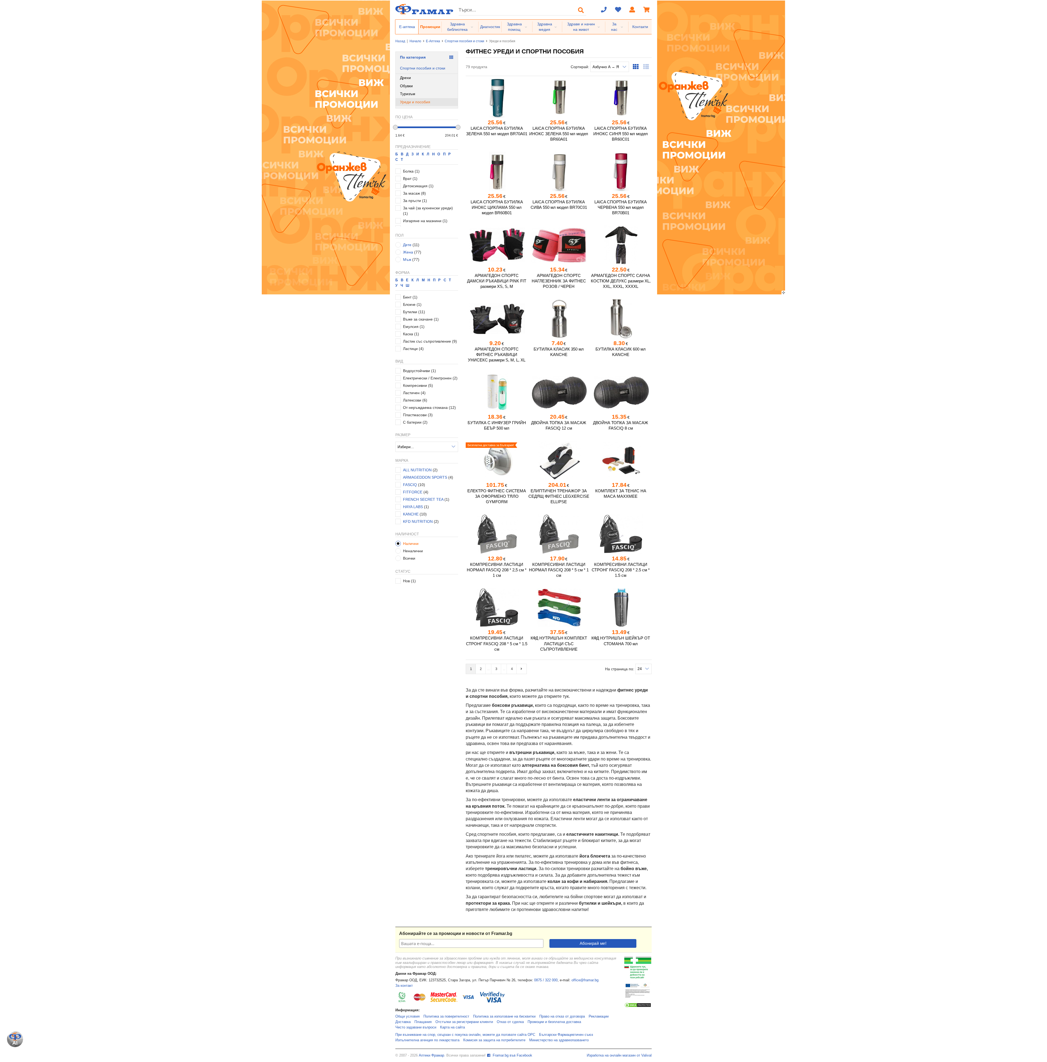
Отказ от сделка (510, 1022)
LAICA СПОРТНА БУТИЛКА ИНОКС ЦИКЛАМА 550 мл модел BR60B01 (497, 207)
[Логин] (632, 10)
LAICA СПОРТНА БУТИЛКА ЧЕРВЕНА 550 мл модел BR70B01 (620, 207)
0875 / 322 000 (546, 980)
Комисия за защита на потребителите (494, 1040)
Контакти (640, 27)
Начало (415, 41)
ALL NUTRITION (417, 470)
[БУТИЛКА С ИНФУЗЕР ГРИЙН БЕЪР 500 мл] (497, 392)
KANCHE (411, 514)
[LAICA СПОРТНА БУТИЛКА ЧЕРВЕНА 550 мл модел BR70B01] (621, 171)
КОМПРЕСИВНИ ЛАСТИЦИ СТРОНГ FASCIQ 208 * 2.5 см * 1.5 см (621, 570)
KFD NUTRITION (418, 521)
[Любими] (618, 10)
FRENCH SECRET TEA (423, 499)
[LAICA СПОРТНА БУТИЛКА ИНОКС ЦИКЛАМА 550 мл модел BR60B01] (497, 171)
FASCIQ (410, 484)
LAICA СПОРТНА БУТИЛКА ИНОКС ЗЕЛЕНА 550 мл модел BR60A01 (558, 133)
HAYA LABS (413, 507)
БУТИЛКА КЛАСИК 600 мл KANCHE (620, 352)
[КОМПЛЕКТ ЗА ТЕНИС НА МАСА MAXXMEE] (621, 460)
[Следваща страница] (521, 669)
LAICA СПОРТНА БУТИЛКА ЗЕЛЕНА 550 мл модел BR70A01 (496, 131)
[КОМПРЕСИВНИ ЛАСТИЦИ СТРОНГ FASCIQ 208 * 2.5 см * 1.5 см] (621, 534)
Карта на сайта (452, 1027)
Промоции (430, 27)
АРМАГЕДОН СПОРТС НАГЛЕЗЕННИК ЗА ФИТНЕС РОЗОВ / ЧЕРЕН (559, 281)
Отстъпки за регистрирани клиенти (464, 1022)
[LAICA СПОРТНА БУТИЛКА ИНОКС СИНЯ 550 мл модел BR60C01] (621, 98)
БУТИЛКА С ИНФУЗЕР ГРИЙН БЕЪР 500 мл (497, 425)
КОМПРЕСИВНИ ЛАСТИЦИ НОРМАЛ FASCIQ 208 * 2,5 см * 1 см (496, 570)
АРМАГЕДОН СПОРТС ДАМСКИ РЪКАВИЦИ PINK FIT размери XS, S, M (496, 281)
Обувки (406, 86)
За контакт (404, 986)
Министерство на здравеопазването (559, 1040)
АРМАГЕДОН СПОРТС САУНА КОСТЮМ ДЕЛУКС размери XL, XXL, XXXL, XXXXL (621, 281)
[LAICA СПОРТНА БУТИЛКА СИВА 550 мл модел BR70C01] (558, 171)
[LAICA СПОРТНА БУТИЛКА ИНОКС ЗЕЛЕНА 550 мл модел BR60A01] (558, 98)
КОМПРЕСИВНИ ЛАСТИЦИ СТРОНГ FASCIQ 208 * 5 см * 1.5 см (496, 643)
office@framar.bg (584, 980)
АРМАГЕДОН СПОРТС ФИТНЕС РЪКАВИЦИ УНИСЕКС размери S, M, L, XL (496, 354)
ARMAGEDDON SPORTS (425, 477)
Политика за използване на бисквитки (504, 1016)
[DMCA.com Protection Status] (637, 1007)
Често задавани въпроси (415, 1027)
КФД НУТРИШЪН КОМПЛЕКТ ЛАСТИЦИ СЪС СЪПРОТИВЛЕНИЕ (559, 643)
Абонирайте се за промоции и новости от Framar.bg (455, 933)
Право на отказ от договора (562, 1016)
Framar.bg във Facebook (512, 1055)
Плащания (423, 1022)
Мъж (407, 259)
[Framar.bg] (424, 10)
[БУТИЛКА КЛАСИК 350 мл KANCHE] (558, 318)
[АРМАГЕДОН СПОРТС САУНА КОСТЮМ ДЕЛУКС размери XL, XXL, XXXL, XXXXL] (621, 245)
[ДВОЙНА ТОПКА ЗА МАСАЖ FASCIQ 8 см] (621, 392)
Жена (408, 252)
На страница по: (620, 668)
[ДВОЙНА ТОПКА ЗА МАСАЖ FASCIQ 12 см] (558, 392)
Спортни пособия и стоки (464, 41)
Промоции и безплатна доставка (554, 1022)
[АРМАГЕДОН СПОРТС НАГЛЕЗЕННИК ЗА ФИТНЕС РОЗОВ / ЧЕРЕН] (558, 245)
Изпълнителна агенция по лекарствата (427, 1040)
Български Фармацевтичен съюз (566, 1035)
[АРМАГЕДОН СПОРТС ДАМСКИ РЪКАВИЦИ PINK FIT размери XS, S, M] (497, 245)
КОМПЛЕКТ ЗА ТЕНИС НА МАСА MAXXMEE (620, 493)
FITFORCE (412, 492)
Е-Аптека (433, 41)
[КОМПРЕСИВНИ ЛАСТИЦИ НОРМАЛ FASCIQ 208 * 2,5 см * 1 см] (497, 534)
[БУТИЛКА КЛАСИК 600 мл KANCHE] (621, 318)
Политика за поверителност (446, 1016)
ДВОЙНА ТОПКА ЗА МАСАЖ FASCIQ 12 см (558, 425)
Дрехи (405, 78)
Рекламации (599, 1016)
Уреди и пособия (415, 102)
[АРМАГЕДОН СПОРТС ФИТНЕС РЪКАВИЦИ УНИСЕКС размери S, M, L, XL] (497, 318)
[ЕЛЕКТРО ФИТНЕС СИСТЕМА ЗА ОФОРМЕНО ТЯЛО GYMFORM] (497, 460)
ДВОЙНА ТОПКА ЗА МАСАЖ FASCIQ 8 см (620, 425)
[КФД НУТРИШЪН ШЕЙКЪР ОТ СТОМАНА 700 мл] (621, 607)
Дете (407, 245)
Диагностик (490, 27)
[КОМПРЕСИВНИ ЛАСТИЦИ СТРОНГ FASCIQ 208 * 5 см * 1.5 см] (497, 607)
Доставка (403, 1022)
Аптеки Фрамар (431, 1055)
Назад (400, 41)
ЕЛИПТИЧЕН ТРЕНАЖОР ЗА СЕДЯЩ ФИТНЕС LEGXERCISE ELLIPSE (558, 496)
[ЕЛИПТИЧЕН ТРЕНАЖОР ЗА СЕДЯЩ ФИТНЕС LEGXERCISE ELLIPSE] (558, 460)
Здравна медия (544, 27)
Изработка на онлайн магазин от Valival (619, 1055)
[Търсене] (581, 10)
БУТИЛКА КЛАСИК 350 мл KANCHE (559, 352)
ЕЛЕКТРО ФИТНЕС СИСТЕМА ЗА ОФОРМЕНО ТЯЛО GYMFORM (496, 496)
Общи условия (407, 1016)
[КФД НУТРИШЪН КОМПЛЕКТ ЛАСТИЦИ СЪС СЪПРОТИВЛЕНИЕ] (558, 607)
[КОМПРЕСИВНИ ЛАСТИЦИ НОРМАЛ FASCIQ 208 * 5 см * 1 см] (558, 534)
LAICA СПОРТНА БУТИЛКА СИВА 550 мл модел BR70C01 (559, 205)
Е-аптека (407, 27)
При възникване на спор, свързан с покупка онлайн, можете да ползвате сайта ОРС (465, 1035)
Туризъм (407, 94)
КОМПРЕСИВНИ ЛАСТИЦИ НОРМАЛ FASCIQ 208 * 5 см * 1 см (559, 570)
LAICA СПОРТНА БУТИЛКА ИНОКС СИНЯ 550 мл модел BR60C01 (620, 133)
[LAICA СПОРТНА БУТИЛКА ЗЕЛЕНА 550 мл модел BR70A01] (497, 98)
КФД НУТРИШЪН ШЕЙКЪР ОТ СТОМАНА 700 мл (620, 641)
